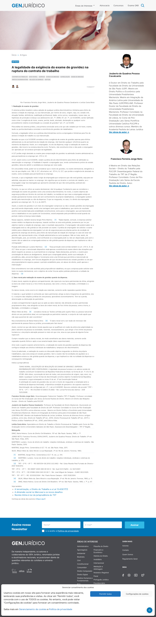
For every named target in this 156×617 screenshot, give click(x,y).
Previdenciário (99, 583)
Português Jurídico (101, 580)
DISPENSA (42, 76)
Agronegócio (82, 550)
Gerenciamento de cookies (33, 609)
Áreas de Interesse (83, 6)
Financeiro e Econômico (98, 551)
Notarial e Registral (101, 573)
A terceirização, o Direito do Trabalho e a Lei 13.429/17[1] (41, 489)
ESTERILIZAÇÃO (65, 76)
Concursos (118, 5)
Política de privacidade (60, 609)
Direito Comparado (84, 571)
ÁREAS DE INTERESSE (87, 541)
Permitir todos (105, 594)
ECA (78, 584)
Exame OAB (133, 5)
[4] (30, 312)
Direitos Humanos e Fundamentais (85, 579)
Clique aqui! (40, 499)
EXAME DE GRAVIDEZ (77, 76)
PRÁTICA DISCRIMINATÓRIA (20, 79)
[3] (22, 274)
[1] (55, 220)
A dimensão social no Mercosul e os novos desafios (39, 492)
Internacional (99, 563)
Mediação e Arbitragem (98, 567)
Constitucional (82, 564)
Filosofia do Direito (101, 546)
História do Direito (101, 556)
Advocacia (104, 5)
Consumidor (82, 567)
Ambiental (81, 553)
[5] (46, 321)
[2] (46, 247)
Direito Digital (82, 574)
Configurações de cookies (137, 594)
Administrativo (82, 546)
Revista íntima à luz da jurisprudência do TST (35, 495)
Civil (78, 560)
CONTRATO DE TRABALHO (20, 76)
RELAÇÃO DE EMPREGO (36, 79)
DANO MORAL (33, 76)
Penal (96, 576)
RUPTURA (47, 79)
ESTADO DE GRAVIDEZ (52, 76)
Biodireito (81, 557)
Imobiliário (98, 559)
